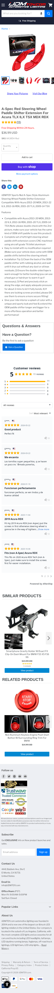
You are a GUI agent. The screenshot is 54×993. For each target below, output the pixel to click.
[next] (49, 638)
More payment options (27, 174)
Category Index (24, 965)
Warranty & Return (21, 962)
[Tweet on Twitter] (9, 187)
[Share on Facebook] (4, 187)
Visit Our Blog (40, 93)
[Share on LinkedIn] (15, 187)
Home (5, 29)
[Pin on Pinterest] (21, 187)
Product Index (41, 965)
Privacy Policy (8, 965)
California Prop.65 (10, 968)
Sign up (43, 852)
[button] (41, 13)
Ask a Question (15, 347)
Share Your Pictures (17, 93)
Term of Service (41, 962)
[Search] (48, 13)
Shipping (6, 962)
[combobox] (23, 13)
